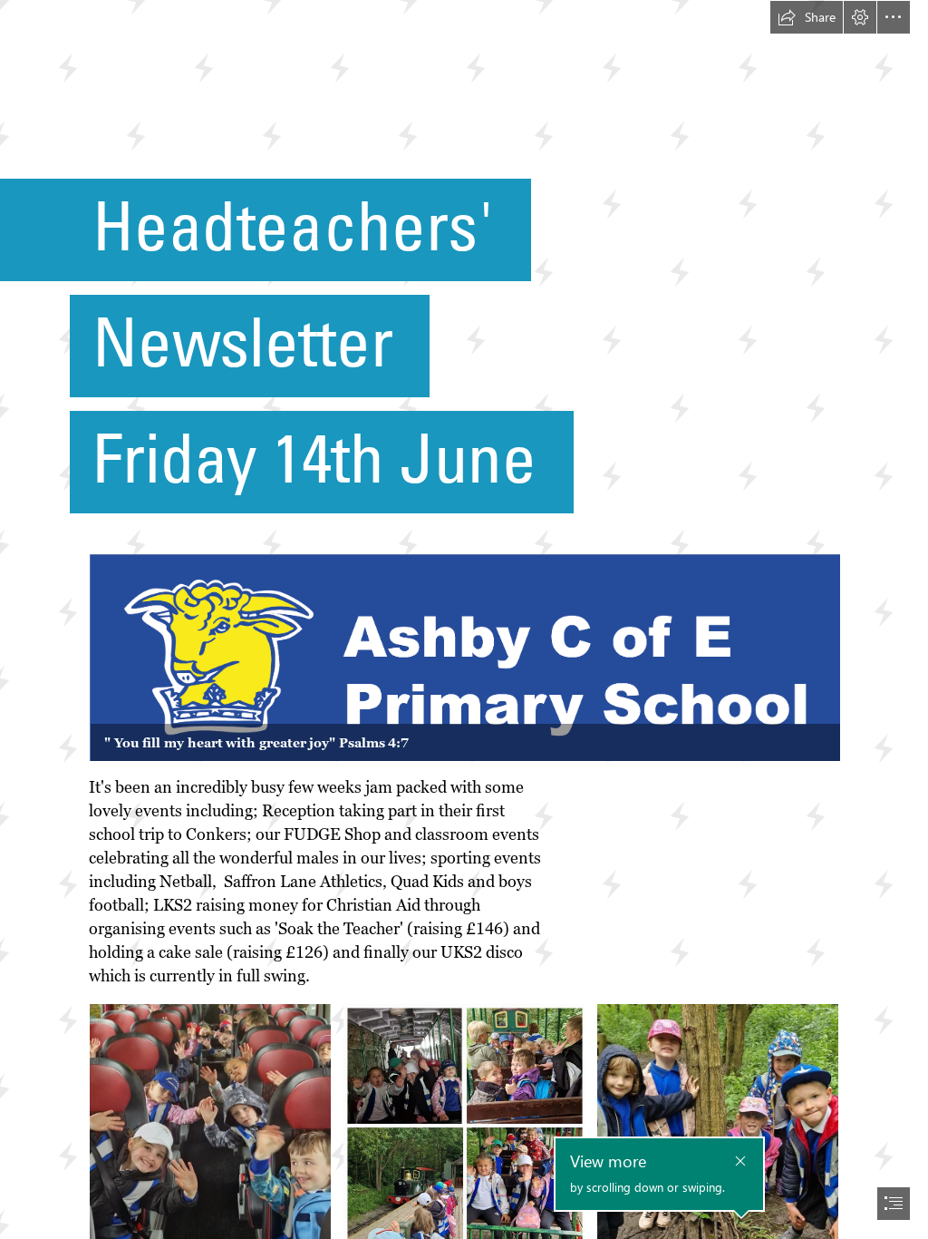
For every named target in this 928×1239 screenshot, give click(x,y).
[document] (464, 619)
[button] (806, 17)
